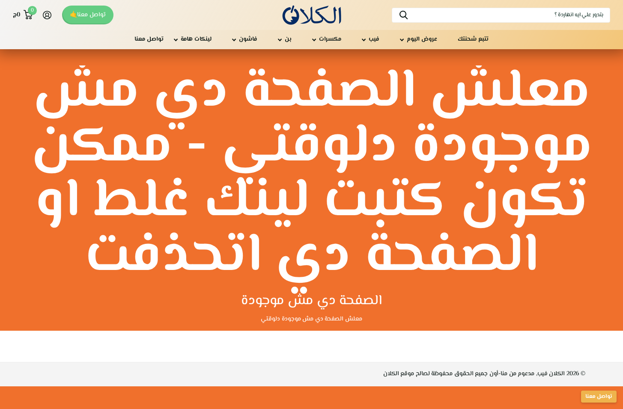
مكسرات (330, 39)
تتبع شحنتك (473, 39)
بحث (403, 15)
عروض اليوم (422, 39)
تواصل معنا (149, 39)
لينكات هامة (196, 39)
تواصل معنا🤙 (88, 15)
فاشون (248, 39)
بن (288, 39)
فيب (374, 39)
